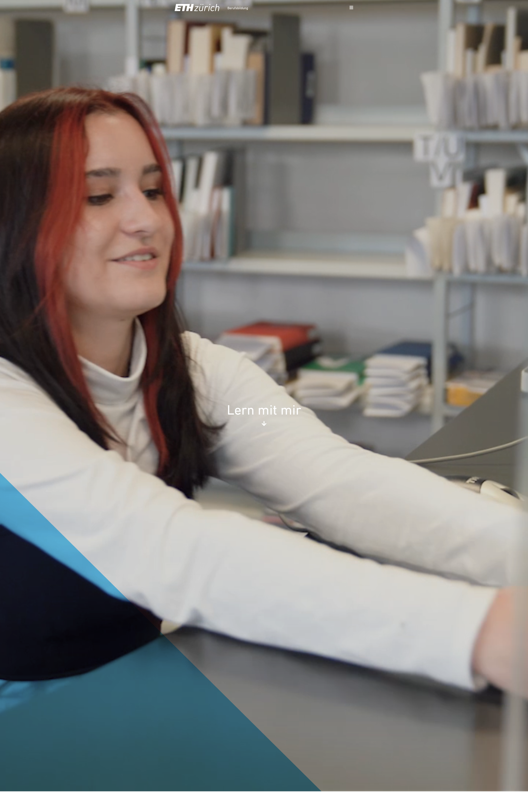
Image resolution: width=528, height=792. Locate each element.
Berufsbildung (237, 8)
